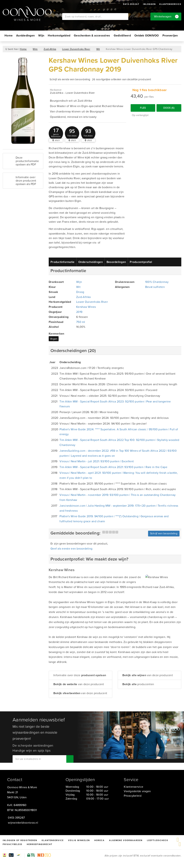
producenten (138, 684)
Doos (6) (169, 108)
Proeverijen (170, 35)
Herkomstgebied (59, 35)
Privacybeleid (132, 796)
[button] (56, 133)
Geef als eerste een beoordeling (71, 549)
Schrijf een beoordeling (163, 533)
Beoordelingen (116, 262)
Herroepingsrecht (39, 844)
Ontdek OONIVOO (146, 35)
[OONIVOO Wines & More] (32, 13)
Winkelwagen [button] (166, 16)
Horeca (99, 840)
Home (8, 35)
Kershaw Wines (86, 307)
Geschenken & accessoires (92, 35)
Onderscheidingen (90, 262)
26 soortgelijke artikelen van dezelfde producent (121, 79)
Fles (143, 108)
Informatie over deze (79, 675)
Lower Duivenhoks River (76, 49)
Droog (80, 292)
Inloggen (149, 4)
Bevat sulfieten (155, 287)
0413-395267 (131, 4)
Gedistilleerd (122, 35)
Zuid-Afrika (50, 49)
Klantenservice (170, 4)
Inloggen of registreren (20, 840)
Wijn (41, 35)
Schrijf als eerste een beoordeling (70, 79)
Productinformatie (62, 262)
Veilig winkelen (79, 840)
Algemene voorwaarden (125, 840)
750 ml (80, 322)
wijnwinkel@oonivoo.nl (23, 823)
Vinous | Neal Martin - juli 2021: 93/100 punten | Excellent (96, 461)
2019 (79, 312)
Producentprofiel (141, 262)
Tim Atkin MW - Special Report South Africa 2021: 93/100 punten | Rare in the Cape (113, 467)
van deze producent (78, 684)
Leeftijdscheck (157, 840)
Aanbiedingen (25, 35)
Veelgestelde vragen (137, 791)
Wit (98, 49)
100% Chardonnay (157, 282)
